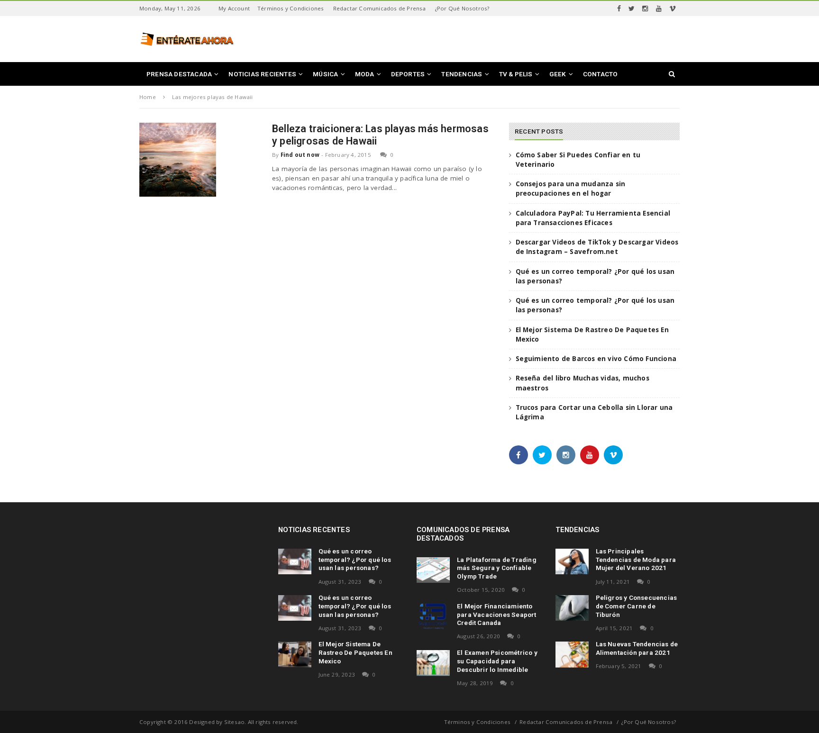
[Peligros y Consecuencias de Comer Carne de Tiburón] (572, 608)
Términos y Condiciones (290, 8)
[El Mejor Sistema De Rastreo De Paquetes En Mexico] (294, 654)
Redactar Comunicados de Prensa (379, 8)
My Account (234, 8)
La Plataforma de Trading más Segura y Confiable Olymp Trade (497, 568)
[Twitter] (631, 8)
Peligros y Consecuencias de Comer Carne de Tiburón (636, 606)
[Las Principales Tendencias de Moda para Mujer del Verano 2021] (572, 561)
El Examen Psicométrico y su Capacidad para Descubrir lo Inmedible (497, 661)
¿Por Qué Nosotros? (462, 8)
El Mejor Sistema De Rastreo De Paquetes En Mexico (355, 652)
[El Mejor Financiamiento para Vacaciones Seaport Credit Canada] (433, 616)
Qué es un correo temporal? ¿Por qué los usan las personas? (354, 559)
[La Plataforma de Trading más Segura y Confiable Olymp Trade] (433, 570)
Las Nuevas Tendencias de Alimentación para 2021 (637, 648)
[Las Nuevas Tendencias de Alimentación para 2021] (572, 654)
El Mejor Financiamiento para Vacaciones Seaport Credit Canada (497, 614)
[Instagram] (645, 8)
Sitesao (234, 721)
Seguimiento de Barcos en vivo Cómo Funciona (596, 358)
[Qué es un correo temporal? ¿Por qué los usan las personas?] (294, 561)
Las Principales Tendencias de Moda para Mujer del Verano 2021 (636, 559)
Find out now (300, 154)
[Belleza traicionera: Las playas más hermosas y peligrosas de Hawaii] (177, 160)
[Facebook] (619, 8)
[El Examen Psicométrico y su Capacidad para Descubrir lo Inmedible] (433, 663)
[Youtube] (658, 8)
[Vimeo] (672, 8)
